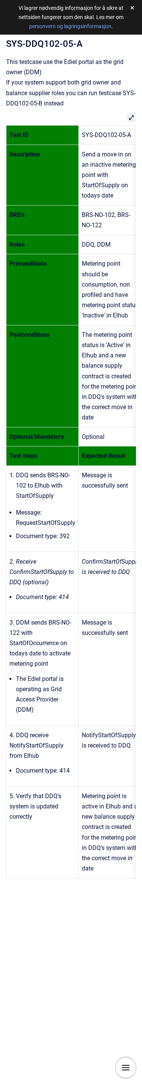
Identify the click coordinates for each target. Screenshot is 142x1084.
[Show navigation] (125, 1067)
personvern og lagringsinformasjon (70, 26)
